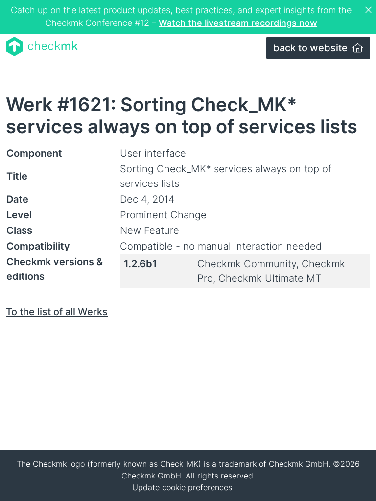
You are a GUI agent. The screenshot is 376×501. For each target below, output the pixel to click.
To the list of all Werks (57, 312)
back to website (311, 48)
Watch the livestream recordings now (238, 23)
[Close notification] (369, 10)
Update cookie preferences (182, 487)
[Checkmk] (42, 46)
